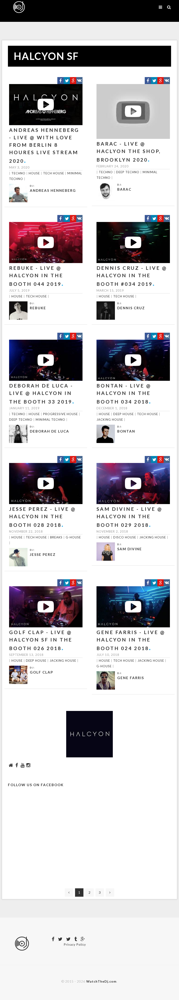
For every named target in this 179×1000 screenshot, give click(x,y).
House (34, 173)
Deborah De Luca (49, 431)
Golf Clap (41, 672)
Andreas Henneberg (53, 190)
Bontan (126, 431)
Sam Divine (129, 549)
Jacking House (109, 419)
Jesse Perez (43, 554)
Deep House (123, 414)
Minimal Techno (50, 419)
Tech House (53, 173)
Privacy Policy (75, 944)
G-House (73, 537)
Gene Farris (130, 678)
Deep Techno (127, 172)
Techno (18, 173)
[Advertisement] (89, 841)
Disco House (124, 537)
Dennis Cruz (131, 308)
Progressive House (60, 414)
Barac (124, 189)
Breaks (56, 537)
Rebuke (38, 308)
